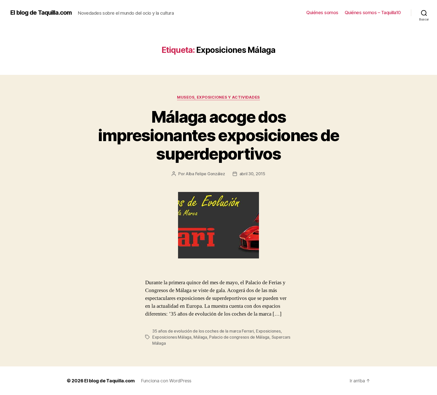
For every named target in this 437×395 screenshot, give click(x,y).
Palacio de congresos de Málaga (239, 337)
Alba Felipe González (205, 173)
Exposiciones (268, 331)
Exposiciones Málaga (171, 337)
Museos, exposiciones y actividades (218, 97)
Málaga (200, 337)
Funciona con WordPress (166, 380)
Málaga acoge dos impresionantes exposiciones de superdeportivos (218, 135)
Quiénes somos (322, 12)
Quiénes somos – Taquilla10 (373, 12)
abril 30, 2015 (252, 173)
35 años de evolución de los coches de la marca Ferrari (203, 331)
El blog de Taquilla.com (41, 13)
